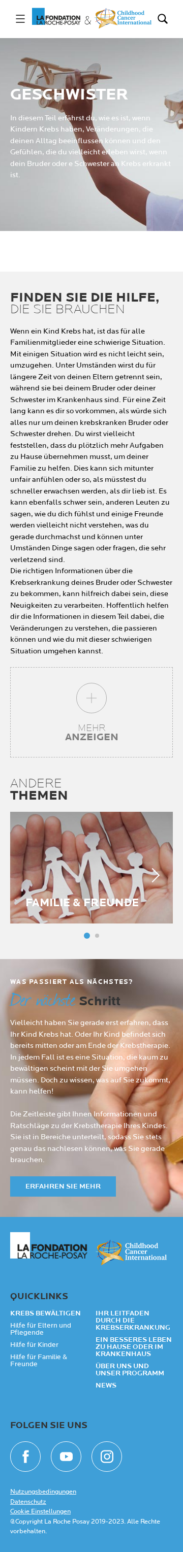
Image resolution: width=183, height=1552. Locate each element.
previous (30, 875)
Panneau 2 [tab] (97, 936)
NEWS (106, 1385)
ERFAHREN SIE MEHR (63, 1186)
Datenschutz (28, 1502)
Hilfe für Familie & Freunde (38, 1360)
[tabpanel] (91, 867)
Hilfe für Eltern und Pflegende (40, 1329)
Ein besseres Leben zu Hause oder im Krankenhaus (134, 1347)
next (152, 875)
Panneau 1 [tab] (87, 936)
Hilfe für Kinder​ (34, 1344)
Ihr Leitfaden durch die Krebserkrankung (133, 1320)
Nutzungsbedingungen (43, 1492)
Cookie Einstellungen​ (40, 1511)
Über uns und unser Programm (130, 1370)
